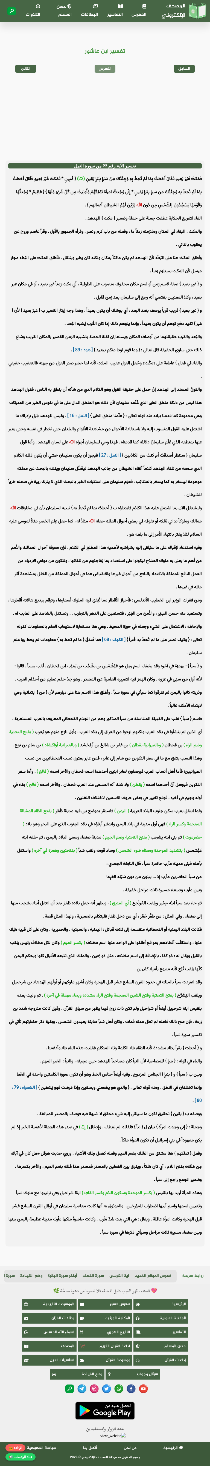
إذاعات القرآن (175, 1360)
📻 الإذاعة (15, 1448)
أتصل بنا (90, 1448)
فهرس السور (120, 1304)
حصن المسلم (64, 10)
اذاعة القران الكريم (115, 1346)
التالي (26, 69)
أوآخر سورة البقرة (62, 1276)
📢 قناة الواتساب (20, 1457)
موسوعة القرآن (118, 1360)
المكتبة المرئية (117, 1318)
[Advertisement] (105, 116)
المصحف (67, 1346)
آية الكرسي (119, 1276)
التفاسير (115, 14)
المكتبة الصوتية (173, 1318)
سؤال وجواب (147, 1374)
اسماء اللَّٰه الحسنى (58, 1332)
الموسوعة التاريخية (58, 1304)
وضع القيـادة (31, 1276)
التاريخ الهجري (118, 1332)
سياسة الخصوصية (41, 1448)
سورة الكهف (93, 1276)
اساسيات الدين (62, 1360)
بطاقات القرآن (62, 1318)
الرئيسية (178, 1304)
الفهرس (139, 14)
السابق (184, 69)
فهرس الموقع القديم (153, 1276)
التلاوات (33, 14)
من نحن (130, 1448)
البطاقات (89, 14)
